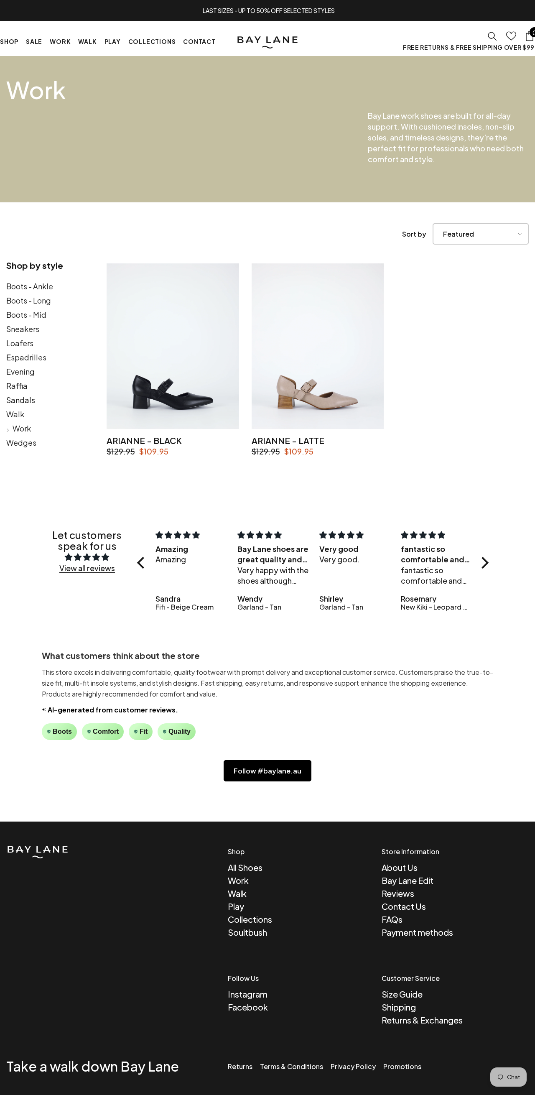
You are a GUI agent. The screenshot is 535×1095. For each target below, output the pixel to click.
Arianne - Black (144, 440)
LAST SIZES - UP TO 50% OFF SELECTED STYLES (269, 10)
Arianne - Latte (288, 440)
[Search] (492, 36)
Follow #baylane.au (267, 770)
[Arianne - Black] (173, 346)
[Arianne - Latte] (318, 346)
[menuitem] (50, 288)
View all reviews (87, 568)
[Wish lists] (511, 36)
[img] (87, 557)
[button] (481, 234)
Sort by (414, 234)
